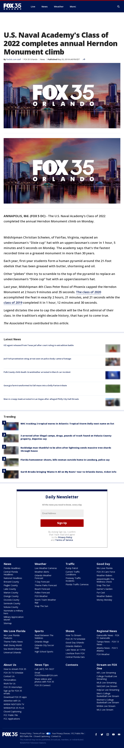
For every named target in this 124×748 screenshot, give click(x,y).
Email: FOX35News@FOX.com (46, 674)
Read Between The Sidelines (44, 636)
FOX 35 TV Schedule (75, 638)
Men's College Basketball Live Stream (108, 695)
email (119, 734)
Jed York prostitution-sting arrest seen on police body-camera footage (37, 358)
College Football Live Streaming (107, 677)
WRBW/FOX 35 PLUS (14, 707)
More (73, 6)
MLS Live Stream (105, 709)
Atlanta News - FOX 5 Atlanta (107, 649)
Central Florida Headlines (11, 573)
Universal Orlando (12, 652)
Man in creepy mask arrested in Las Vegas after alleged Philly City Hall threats (41, 399)
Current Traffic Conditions (73, 573)
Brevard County (11, 581)
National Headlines (13, 578)
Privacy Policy (65, 537)
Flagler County (11, 585)
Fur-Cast (101, 592)
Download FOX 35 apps (15, 697)
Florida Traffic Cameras (77, 584)
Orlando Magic (42, 641)
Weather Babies (104, 575)
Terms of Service (64, 540)
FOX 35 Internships (13, 687)
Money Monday (104, 599)
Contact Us (9, 676)
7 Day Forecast (42, 581)
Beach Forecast (42, 588)
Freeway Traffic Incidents (73, 579)
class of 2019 (13, 303)
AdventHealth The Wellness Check (105, 580)
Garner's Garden (105, 588)
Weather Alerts (42, 571)
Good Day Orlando (75, 642)
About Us (10, 665)
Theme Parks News (13, 641)
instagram (107, 734)
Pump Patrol (72, 568)
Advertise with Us (12, 700)
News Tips (42, 665)
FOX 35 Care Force (106, 571)
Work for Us (9, 683)
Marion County (11, 592)
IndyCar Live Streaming (108, 689)
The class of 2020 (88, 292)
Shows (70, 631)
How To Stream (73, 635)
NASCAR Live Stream (107, 686)
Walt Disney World (13, 645)
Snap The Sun (41, 606)
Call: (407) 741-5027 (44, 669)
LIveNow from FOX (75, 653)
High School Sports (44, 651)
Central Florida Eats (75, 657)
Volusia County (11, 607)
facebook (96, 734)
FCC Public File (11, 715)
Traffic (70, 564)
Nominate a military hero (13, 612)
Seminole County (12, 603)
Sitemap (8, 623)
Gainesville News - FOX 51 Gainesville (108, 636)
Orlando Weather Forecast (43, 577)
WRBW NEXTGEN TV (14, 704)
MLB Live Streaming (106, 682)
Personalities (10, 679)
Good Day (103, 564)
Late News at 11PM (75, 649)
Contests (72, 665)
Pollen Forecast (42, 592)
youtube (113, 734)
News (42, 59)
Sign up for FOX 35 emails (13, 692)
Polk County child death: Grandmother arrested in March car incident (37, 372)
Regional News (107, 631)
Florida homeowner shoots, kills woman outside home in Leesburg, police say (65, 459)
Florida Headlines (12, 568)
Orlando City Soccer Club (44, 646)
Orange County (11, 596)
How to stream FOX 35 (15, 669)
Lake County (10, 588)
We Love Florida (105, 568)
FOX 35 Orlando (31, 59)
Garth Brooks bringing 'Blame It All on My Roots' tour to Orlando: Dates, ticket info (68, 471)
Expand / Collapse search (118, 6)
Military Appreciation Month (14, 618)
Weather (40, 564)
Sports (39, 631)
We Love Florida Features (12, 636)
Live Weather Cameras (46, 568)
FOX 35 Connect (43, 685)
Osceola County (11, 599)
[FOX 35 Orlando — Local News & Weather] (14, 6)
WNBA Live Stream (106, 706)
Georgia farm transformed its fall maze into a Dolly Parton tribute (35, 385)
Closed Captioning (12, 711)
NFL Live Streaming (106, 672)
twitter (102, 734)
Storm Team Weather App (45, 601)
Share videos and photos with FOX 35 (44, 680)
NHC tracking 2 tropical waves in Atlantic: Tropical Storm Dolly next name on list (67, 423)
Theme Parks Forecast (46, 585)
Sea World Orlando (13, 648)
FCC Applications (12, 718)
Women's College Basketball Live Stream (108, 701)
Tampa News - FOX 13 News (108, 643)
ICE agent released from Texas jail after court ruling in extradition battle (39, 345)
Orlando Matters (74, 646)
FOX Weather (41, 596)
